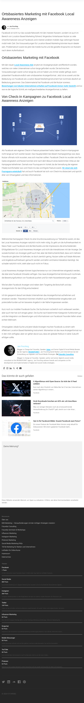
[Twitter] (14, 368)
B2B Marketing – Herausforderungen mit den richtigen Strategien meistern (28, 523)
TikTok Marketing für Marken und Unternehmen (18, 547)
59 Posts (4, 640)
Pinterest (5, 661)
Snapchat (5, 626)
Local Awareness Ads (23, 65)
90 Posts (4, 617)
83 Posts (4, 629)
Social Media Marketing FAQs (12, 543)
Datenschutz (6, 557)
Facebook (36, 393)
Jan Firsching (14, 26)
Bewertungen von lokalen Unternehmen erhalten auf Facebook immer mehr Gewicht (39, 86)
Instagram (5, 591)
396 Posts (5, 593)
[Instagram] (7, 368)
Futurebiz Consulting (66, 354)
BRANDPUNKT (33, 352)
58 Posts (4, 652)
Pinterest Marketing (9, 540)
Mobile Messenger (8, 638)
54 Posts (4, 664)
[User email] (20, 368)
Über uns (5, 520)
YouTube (5, 649)
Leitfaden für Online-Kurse (11, 550)
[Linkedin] (11, 368)
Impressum (6, 554)
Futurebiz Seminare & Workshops (13, 530)
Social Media (6, 579)
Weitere (79, 376)
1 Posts (4, 570)
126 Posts (5, 605)
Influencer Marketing (9, 533)
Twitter (4, 602)
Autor (48, 349)
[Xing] (17, 368)
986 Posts (5, 582)
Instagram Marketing (9, 537)
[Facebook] (4, 368)
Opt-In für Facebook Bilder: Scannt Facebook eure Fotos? (56, 421)
